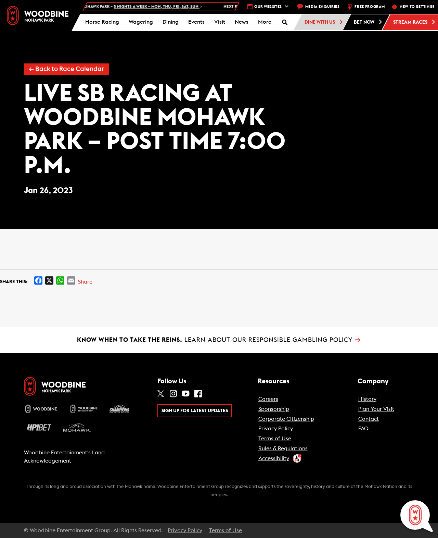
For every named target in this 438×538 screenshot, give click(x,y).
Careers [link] (268, 399)
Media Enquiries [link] (322, 7)
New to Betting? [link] (417, 7)
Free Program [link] (370, 7)
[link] (37, 15)
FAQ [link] (363, 428)
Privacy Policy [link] (275, 428)
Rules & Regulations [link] (283, 448)
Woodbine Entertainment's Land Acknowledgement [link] (64, 457)
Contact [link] (368, 419)
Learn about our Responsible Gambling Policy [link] (219, 340)
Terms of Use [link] (274, 438)
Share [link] (85, 282)
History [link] (367, 399)
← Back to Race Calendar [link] (66, 69)
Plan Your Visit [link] (376, 409)
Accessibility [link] (273, 458)
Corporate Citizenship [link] (286, 419)
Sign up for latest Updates (195, 410)
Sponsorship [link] (273, 409)
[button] (264, 22)
